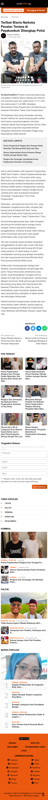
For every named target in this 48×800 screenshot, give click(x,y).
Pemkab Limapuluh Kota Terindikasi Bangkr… (28, 705)
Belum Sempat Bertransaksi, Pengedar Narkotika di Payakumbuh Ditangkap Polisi (35, 432)
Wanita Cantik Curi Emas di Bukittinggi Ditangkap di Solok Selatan (36, 339)
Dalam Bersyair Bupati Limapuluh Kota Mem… (27, 695)
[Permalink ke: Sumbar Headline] (3, 35)
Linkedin (37, 771)
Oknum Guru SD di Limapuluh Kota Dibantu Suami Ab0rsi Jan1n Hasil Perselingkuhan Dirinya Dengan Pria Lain (12, 432)
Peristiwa (9, 516)
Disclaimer (12, 747)
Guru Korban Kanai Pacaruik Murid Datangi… (27, 725)
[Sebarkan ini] (27, 328)
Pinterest (14, 763)
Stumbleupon (14, 767)
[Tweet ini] (33, 328)
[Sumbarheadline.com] (24, 3)
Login (23, 750)
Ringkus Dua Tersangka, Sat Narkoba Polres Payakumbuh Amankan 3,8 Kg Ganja (20, 160)
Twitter (36, 760)
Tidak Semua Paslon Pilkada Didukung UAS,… (21, 623)
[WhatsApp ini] (44, 328)
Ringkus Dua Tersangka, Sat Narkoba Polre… (26, 580)
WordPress (37, 767)
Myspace (36, 775)
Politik (8, 508)
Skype (14, 779)
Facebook (14, 760)
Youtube (37, 779)
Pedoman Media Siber (35, 747)
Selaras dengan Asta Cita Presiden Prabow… (25, 641)
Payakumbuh (10, 521)
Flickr (37, 783)
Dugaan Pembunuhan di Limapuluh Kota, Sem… (27, 685)
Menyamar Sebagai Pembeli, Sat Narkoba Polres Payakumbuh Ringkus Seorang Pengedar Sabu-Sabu (34, 404)
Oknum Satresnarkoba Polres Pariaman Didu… (27, 571)
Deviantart (14, 775)
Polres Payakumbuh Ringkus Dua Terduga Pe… (22, 562)
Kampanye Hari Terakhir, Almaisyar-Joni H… (28, 631)
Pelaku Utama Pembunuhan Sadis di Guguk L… (28, 715)
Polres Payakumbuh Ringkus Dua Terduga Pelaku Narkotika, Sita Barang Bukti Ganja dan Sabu (23, 147)
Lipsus (8, 503)
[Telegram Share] (38, 328)
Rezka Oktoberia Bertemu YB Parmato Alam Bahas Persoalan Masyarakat (11, 339)
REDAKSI (12, 743)
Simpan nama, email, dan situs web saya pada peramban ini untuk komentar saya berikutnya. (21, 480)
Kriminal (9, 512)
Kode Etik (35, 743)
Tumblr (36, 763)
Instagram (14, 771)
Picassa (14, 783)
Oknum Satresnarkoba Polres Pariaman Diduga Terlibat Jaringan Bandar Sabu (22, 153)
